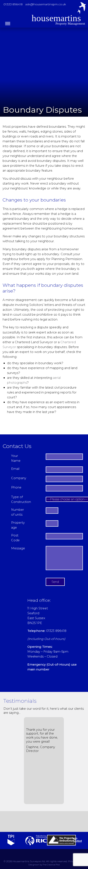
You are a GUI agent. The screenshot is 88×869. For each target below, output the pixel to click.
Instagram (61, 821)
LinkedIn (49, 821)
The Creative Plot (51, 865)
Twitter (26, 821)
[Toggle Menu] (7, 23)
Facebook (37, 821)
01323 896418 (13, 4)
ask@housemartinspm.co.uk (45, 4)
